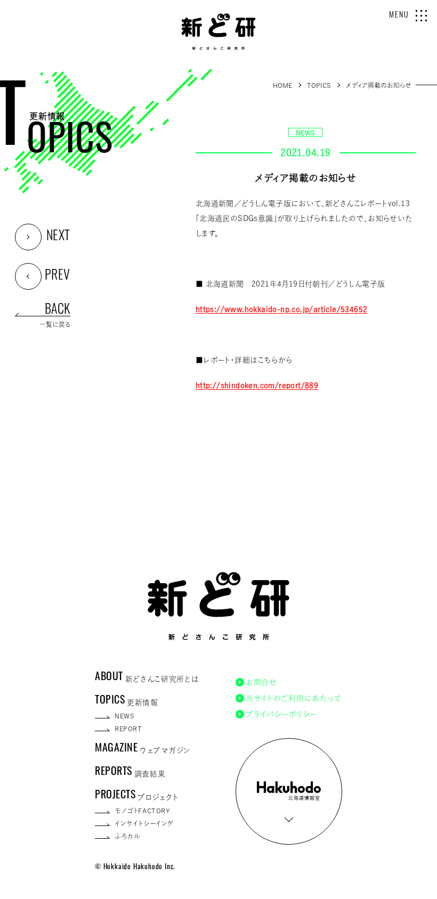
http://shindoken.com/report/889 (257, 385)
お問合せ (261, 682)
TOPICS (319, 85)
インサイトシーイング (144, 823)
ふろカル (127, 836)
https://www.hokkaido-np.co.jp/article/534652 (282, 309)
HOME (282, 85)
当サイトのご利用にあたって (293, 698)
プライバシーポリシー (281, 714)
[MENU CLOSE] (421, 15)
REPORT (128, 728)
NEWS (305, 132)
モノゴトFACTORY (143, 810)
